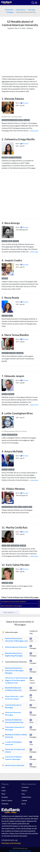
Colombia (25, 787)
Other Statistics (9, 612)
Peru (23, 794)
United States (26, 797)
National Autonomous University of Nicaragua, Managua (14, 670)
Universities (9, 10)
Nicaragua (31, 10)
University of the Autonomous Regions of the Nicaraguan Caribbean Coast (16, 680)
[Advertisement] (20, 53)
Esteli (3, 790)
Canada (24, 800)
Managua (10, 12)
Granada (5, 797)
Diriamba (5, 804)
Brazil (24, 804)
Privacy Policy (26, 851)
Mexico (24, 790)
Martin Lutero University (14, 765)
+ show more (33, 131)
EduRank (30, 28)
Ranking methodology (11, 843)
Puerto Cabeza (7, 800)
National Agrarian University (16, 647)
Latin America (20, 10)
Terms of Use (14, 851)
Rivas (3, 794)
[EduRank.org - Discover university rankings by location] (7, 2)
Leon (3, 787)
